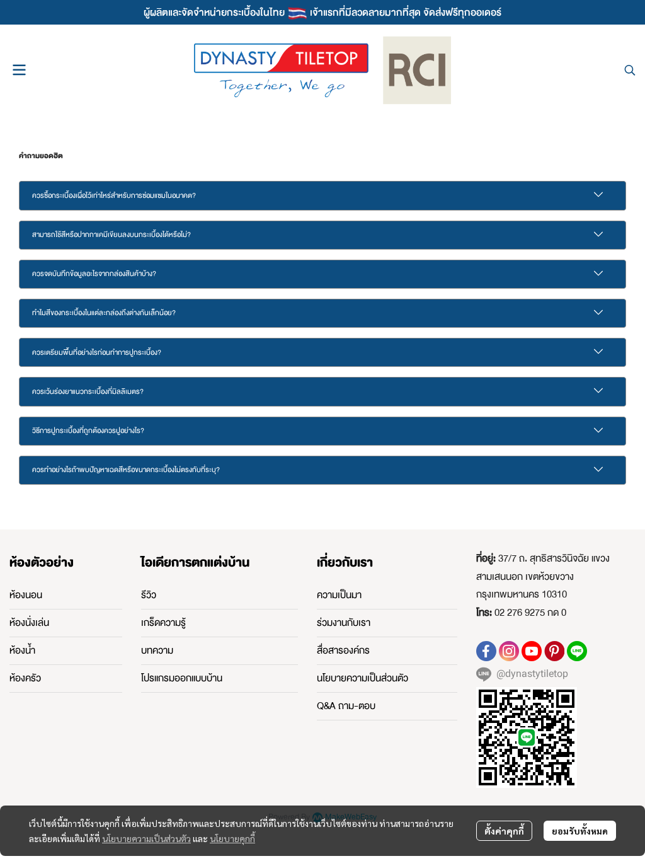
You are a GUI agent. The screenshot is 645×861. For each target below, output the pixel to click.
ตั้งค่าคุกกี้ (504, 830)
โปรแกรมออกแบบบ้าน (181, 678)
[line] (577, 651)
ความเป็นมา (339, 595)
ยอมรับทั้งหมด (580, 830)
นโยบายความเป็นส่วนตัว (146, 838)
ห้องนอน (25, 595)
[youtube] (532, 651)
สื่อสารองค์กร (343, 650)
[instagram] (509, 651)
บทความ (157, 650)
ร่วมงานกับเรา (343, 623)
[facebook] (486, 651)
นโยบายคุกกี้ (232, 838)
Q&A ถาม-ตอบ (346, 706)
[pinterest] (554, 651)
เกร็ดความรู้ (163, 623)
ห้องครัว (25, 678)
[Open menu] (18, 70)
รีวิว (148, 595)
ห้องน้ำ (22, 650)
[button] (630, 70)
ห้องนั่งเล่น (29, 623)
